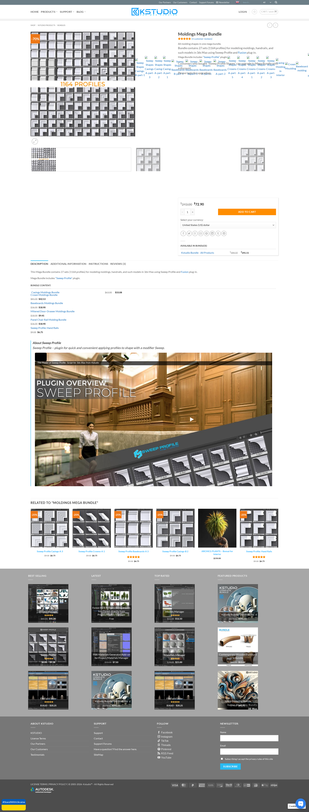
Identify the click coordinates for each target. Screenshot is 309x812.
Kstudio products (46, 25)
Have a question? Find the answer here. (115, 749)
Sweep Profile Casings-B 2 (175, 551)
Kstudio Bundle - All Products (197, 252)
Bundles (61, 25)
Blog (80, 11)
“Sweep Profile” (211, 56)
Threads (166, 745)
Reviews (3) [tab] (118, 263)
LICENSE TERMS (39, 784)
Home (35, 11)
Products (48, 11)
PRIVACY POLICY (58, 784)
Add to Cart (247, 211)
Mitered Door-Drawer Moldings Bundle (53, 311)
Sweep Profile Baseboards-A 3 (133, 551)
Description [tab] (39, 263)
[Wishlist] (254, 11)
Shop (33, 25)
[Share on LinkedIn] (212, 233)
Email (223, 745)
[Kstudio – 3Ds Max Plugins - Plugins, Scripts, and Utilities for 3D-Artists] (154, 12)
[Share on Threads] (195, 233)
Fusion (242, 52)
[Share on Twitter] (189, 233)
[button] (222, 2)
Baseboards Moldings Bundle (47, 303)
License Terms (38, 738)
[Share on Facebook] (183, 233)
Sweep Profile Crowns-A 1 (92, 551)
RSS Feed (167, 753)
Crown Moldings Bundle (44, 294)
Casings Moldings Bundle (45, 292)
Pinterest (166, 749)
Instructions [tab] (98, 263)
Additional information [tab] (68, 263)
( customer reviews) (202, 38)
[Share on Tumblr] (218, 233)
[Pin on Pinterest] (206, 233)
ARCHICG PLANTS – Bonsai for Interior (217, 553)
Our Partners (165, 2)
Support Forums (206, 2)
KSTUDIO (36, 732)
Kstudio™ (88, 784)
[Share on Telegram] (224, 233)
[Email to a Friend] (200, 233)
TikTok (165, 740)
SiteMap (98, 754)
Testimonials (37, 754)
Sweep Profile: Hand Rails (45, 327)
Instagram (166, 736)
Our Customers (180, 2)
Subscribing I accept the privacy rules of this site (249, 759)
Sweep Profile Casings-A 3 (50, 551)
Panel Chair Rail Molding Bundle (48, 319)
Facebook (167, 732)
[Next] (42, 139)
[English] (237, 2)
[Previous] (32, 250)
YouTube (166, 757)
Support (66, 11)
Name (223, 732)
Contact (193, 2)
